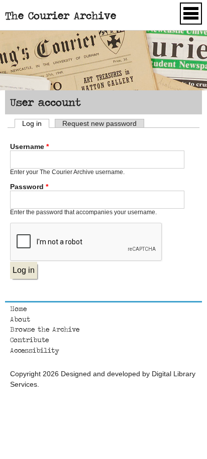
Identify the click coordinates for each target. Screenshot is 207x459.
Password (29, 187)
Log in (35, 123)
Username (29, 146)
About (20, 319)
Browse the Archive (44, 329)
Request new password (99, 123)
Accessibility (34, 350)
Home (18, 308)
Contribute (29, 339)
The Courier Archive (60, 15)
